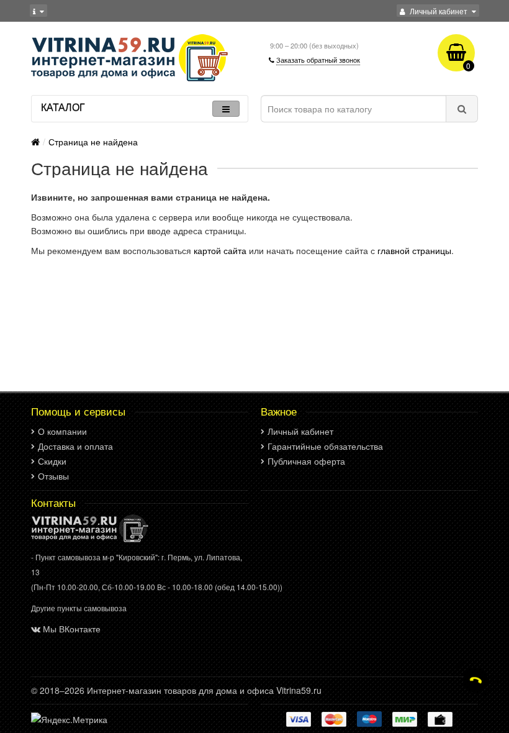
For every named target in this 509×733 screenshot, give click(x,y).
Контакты (53, 502)
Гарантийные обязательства (325, 446)
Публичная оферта (306, 461)
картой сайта (220, 250)
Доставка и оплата (75, 446)
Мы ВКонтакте (72, 628)
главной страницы (414, 250)
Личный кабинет (300, 431)
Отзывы (53, 476)
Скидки (52, 461)
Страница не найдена (93, 141)
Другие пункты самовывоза (79, 608)
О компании (62, 431)
